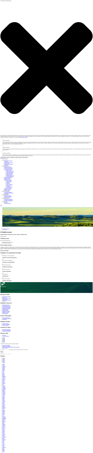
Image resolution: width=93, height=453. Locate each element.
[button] (46, 68)
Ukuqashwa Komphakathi (8, 200)
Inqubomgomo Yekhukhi (24, 137)
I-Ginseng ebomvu (9, 181)
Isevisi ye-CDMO (7, 190)
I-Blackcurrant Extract (9, 173)
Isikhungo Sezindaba (7, 195)
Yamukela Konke (3, 157)
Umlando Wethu (6, 163)
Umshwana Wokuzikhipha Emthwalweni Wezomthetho (10, 347)
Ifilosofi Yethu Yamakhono (6, 329)
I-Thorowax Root (9, 185)
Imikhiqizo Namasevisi (5, 228)
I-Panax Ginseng (8, 180)
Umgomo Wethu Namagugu (8, 162)
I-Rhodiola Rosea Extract (10, 175)
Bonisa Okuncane (25, 157)
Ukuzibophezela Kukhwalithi (6, 318)
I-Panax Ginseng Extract (10, 171)
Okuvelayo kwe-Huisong (8, 196)
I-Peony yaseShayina (9, 184)
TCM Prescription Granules (8, 167)
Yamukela (7, 157)
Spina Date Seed (8, 187)
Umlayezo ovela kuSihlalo (8, 160)
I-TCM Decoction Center (8, 168)
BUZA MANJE (2, 292)
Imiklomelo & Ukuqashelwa (8, 164)
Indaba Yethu (6, 161)
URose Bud (8, 183)
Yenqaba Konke (12, 157)
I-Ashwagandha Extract (9, 176)
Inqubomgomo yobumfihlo (6, 346)
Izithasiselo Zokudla (7, 178)
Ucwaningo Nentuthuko (8, 192)
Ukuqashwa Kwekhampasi (6, 330)
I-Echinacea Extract (9, 174)
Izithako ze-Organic (7, 179)
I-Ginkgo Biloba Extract (10, 172)
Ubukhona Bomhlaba (7, 203)
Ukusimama (6, 165)
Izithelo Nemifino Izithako (8, 177)
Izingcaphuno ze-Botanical (8, 169)
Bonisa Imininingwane (19, 157)
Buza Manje (6, 202)
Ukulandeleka (6, 193)
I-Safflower (8, 182)
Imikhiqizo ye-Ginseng (7, 188)
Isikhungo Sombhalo (7, 197)
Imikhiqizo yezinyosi (7, 189)
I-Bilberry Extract (9, 170)
